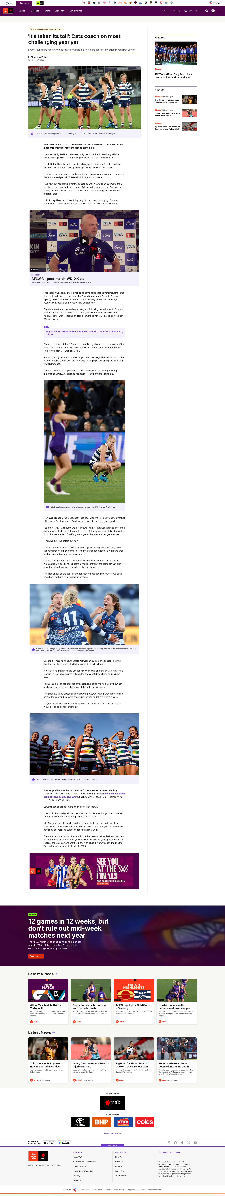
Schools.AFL (119, 1162)
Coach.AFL (119, 1166)
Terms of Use (44, 1165)
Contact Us (77, 1180)
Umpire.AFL (119, 1171)
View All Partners (111, 1133)
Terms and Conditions (101, 1189)
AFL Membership (121, 1176)
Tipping (187, 11)
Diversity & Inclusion (80, 1166)
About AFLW (77, 1157)
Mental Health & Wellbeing (83, 1171)
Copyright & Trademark (136, 1189)
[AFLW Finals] (84, 871)
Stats (47, 11)
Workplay (76, 1176)
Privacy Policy (56, 1165)
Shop (197, 11)
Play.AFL (118, 1157)
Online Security (154, 1189)
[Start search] (207, 11)
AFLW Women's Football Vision (84, 1162)
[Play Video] (84, 241)
